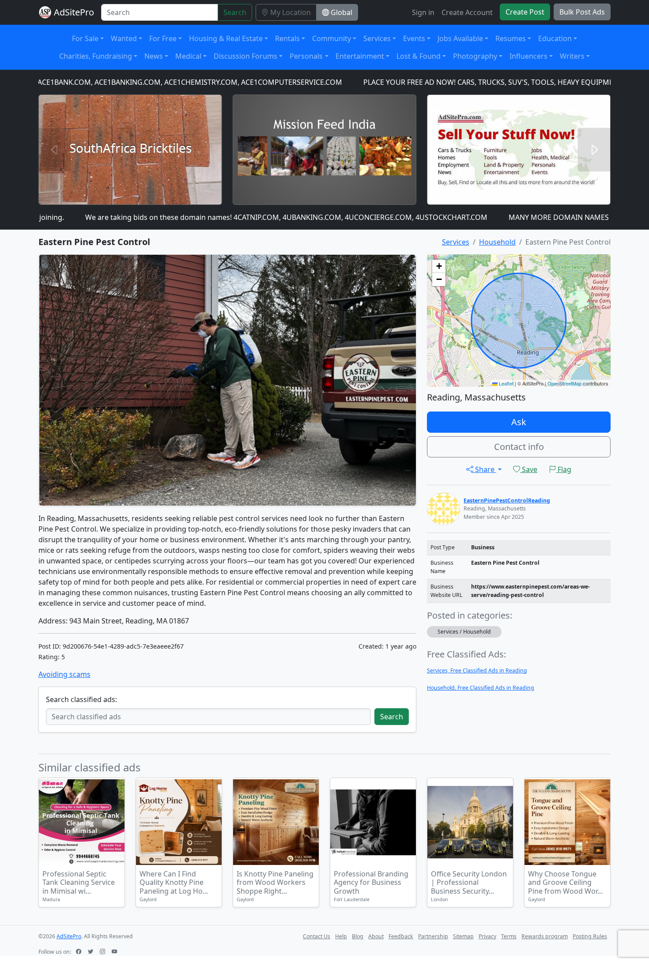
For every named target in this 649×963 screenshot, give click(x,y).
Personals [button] (306, 56)
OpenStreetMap (564, 383)
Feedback (401, 936)
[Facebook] (79, 951)
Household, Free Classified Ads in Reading (480, 687)
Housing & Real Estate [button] (226, 38)
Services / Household (464, 631)
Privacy (487, 936)
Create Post (525, 12)
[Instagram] (103, 951)
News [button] (153, 56)
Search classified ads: (81, 699)
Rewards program (544, 936)
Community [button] (331, 38)
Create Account (467, 12)
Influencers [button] (528, 56)
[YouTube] (115, 951)
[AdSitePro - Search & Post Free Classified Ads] (45, 12)
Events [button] (414, 38)
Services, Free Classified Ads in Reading (477, 670)
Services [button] (377, 38)
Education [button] (555, 38)
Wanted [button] (124, 38)
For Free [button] (163, 38)
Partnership (433, 936)
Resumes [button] (510, 38)
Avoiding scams (64, 674)
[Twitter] (91, 951)
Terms (509, 936)
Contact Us (316, 936)
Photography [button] (475, 56)
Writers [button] (572, 56)
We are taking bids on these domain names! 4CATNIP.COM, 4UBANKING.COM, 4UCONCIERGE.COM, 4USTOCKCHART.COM (252, 217)
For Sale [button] (85, 38)
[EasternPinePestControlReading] (443, 508)
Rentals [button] (287, 38)
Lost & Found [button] (418, 56)
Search (234, 12)
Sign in (423, 12)
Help (341, 936)
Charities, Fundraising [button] (95, 56)
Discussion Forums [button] (245, 56)
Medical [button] (188, 56)
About (376, 936)
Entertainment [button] (360, 56)
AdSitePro (74, 12)
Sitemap (463, 936)
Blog (357, 936)
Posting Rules (590, 936)
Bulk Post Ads (582, 12)
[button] (438, 266)
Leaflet (505, 383)
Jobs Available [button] (460, 38)
